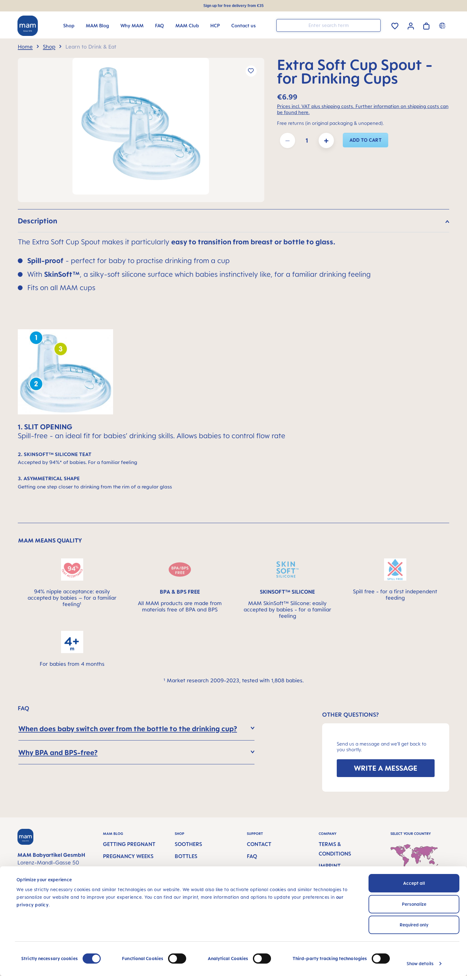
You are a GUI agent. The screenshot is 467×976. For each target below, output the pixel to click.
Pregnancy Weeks (128, 856)
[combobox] (328, 25)
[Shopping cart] (426, 25)
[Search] (374, 25)
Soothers (188, 844)
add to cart (365, 140)
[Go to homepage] (27, 26)
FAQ (252, 856)
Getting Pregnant (129, 844)
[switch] (177, 958)
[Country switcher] (443, 25)
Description (37, 220)
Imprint (330, 866)
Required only (414, 924)
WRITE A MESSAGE (385, 768)
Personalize (414, 904)
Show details (420, 963)
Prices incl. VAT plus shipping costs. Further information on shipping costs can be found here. (363, 109)
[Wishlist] (394, 25)
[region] (141, 130)
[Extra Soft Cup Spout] (140, 126)
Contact (259, 844)
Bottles (186, 856)
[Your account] (410, 25)
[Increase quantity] (326, 140)
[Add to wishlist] (251, 71)
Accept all (414, 883)
